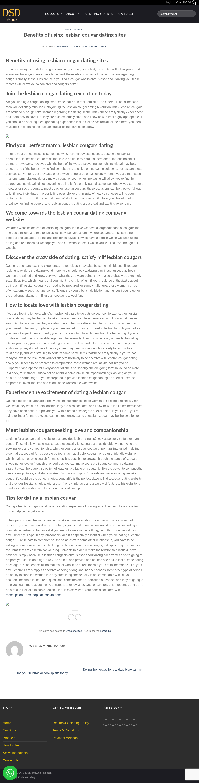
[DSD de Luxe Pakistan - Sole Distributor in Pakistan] (19, 14)
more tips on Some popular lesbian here (33, 595)
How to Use (125, 13)
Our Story (9, 730)
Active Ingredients (98, 13)
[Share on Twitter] (78, 617)
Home (7, 723)
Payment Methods (65, 738)
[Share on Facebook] (71, 617)
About (71, 13)
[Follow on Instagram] (113, 722)
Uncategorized (74, 29)
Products (51, 13)
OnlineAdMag (26, 777)
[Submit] (192, 13)
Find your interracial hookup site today (41, 673)
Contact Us (10, 760)
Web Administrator (94, 46)
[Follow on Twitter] (120, 722)
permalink (105, 631)
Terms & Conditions (66, 730)
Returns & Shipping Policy (71, 723)
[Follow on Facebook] (106, 722)
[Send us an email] (127, 722)
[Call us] (134, 722)
